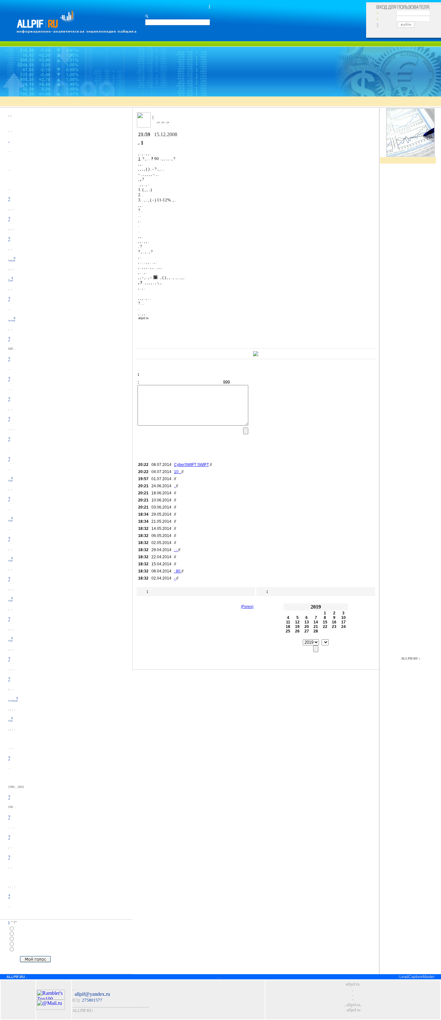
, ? (10, 479)
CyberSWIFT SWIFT (191, 464)
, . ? (11, 259)
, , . (219, 977)
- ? (10, 279)
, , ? (11, 319)
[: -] (76, 31)
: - (176, 550)
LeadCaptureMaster (417, 977)
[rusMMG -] (255, 354)
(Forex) (247, 606)
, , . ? (13, 699)
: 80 (177, 571)
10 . (177, 472)
